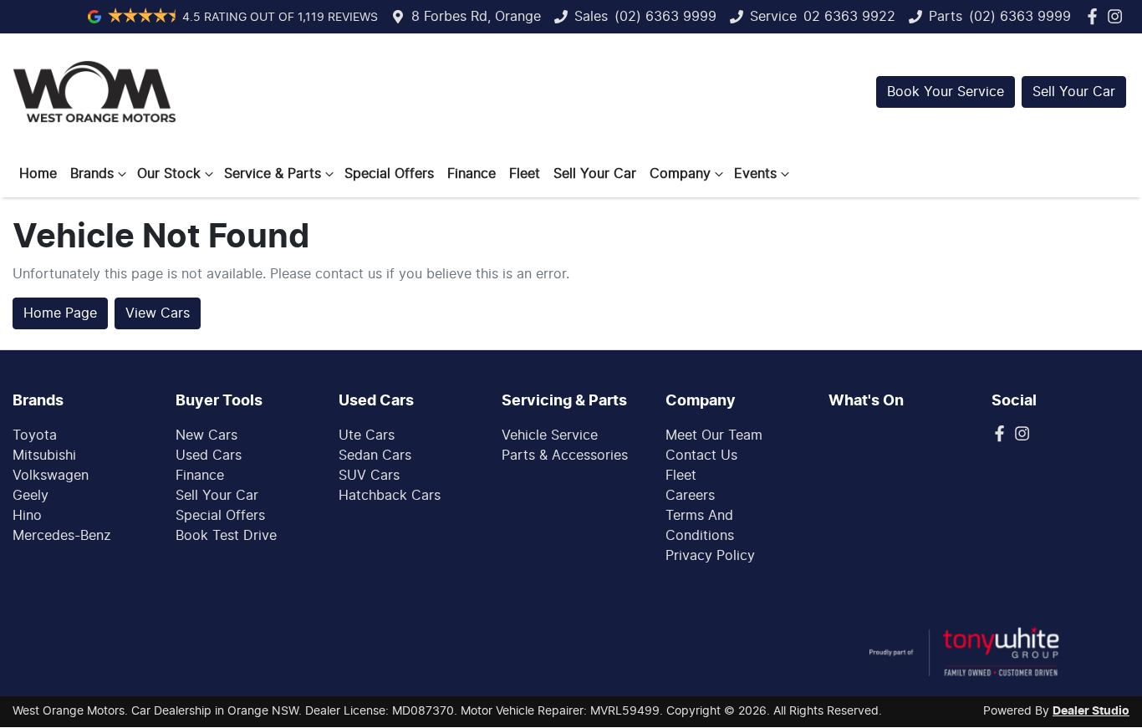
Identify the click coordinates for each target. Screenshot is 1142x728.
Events (755, 174)
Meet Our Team (713, 435)
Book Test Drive (226, 535)
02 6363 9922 (849, 16)
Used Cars (209, 455)
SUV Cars (369, 475)
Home (38, 174)
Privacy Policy (710, 556)
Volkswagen (51, 475)
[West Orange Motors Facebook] (1095, 16)
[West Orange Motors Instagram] (1118, 16)
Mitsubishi (44, 455)
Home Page (60, 313)
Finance (471, 174)
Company (680, 174)
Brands (92, 174)
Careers (690, 495)
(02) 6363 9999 (665, 16)
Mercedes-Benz (62, 535)
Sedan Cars (375, 455)
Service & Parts (272, 174)
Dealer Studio (1091, 711)
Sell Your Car (1073, 92)
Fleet (524, 174)
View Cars (157, 313)
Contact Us (701, 455)
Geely (30, 495)
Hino (27, 515)
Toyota (35, 435)
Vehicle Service (550, 435)
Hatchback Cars (390, 495)
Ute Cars (367, 435)
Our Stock (169, 174)
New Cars (206, 435)
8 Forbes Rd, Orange (476, 16)
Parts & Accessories (565, 455)
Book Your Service (945, 92)
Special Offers (389, 174)
